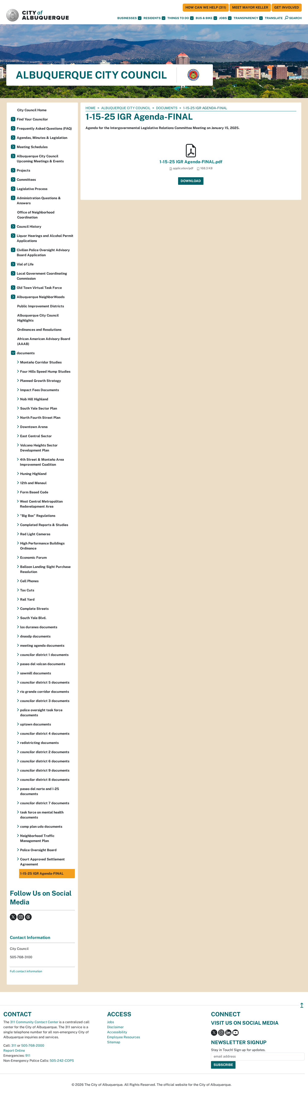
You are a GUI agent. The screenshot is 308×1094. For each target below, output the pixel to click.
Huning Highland (33, 474)
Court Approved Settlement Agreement (42, 861)
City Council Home (32, 110)
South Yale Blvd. (33, 618)
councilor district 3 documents (44, 701)
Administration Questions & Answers (39, 200)
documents (166, 108)
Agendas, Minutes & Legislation (42, 138)
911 (27, 1056)
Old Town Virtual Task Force (39, 288)
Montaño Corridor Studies (41, 362)
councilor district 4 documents (44, 734)
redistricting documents (39, 743)
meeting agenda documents (42, 646)
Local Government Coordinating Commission (42, 276)
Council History (29, 227)
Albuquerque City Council (125, 108)
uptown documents (35, 724)
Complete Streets (34, 609)
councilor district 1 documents (44, 655)
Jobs (223, 18)
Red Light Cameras (35, 534)
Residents (152, 18)
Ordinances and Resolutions (39, 330)
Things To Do (178, 18)
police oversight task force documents (41, 712)
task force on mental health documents (41, 814)
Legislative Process (32, 189)
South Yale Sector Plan (38, 408)
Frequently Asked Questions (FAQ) (44, 129)
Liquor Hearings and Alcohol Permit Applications (45, 238)
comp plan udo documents (41, 827)
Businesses (127, 18)
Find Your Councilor (32, 119)
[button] (274, 18)
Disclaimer (115, 1027)
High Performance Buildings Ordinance (42, 545)
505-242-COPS (62, 1061)
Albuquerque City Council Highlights (38, 317)
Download (191, 181)
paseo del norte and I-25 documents (39, 791)
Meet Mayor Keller (250, 7)
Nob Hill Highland (34, 399)
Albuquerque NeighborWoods (41, 297)
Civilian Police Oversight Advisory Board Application (43, 252)
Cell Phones (29, 581)
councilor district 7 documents (44, 803)
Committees (26, 180)
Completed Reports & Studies (44, 525)
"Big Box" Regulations (37, 516)
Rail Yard (27, 599)
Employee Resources (123, 1037)
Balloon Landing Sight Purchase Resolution (45, 569)
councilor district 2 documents (44, 752)
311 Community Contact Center (34, 1022)
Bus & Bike (204, 18)
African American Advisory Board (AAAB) (43, 341)
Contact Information (30, 937)
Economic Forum (33, 558)
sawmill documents (35, 673)
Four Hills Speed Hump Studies (45, 372)
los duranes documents (38, 627)
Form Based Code (34, 492)
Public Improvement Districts (40, 306)
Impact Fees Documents (39, 390)
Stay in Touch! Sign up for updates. (238, 1050)
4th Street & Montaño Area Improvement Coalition (42, 462)
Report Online (14, 1051)
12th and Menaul (33, 483)
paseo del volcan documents (42, 664)
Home (90, 108)
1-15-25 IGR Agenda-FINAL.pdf (190, 161)
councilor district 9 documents (44, 770)
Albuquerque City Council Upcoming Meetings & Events (40, 158)
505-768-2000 (32, 1045)
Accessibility (117, 1032)
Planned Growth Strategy (40, 381)
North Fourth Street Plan (40, 418)
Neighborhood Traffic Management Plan (37, 838)
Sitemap (113, 1042)
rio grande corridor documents (44, 692)
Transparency (246, 18)
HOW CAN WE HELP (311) (205, 7)
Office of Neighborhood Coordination (35, 214)
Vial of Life (25, 264)
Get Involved (286, 7)
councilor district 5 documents (44, 682)
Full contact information (26, 971)
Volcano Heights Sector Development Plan (39, 447)
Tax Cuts (27, 590)
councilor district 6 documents (44, 761)
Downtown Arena (34, 427)
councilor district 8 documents (44, 780)
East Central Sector (36, 436)
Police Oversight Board (38, 850)
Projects (23, 170)
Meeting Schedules (32, 147)
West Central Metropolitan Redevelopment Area (41, 503)
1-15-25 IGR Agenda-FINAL (41, 873)
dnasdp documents (35, 636)
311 (13, 1045)
